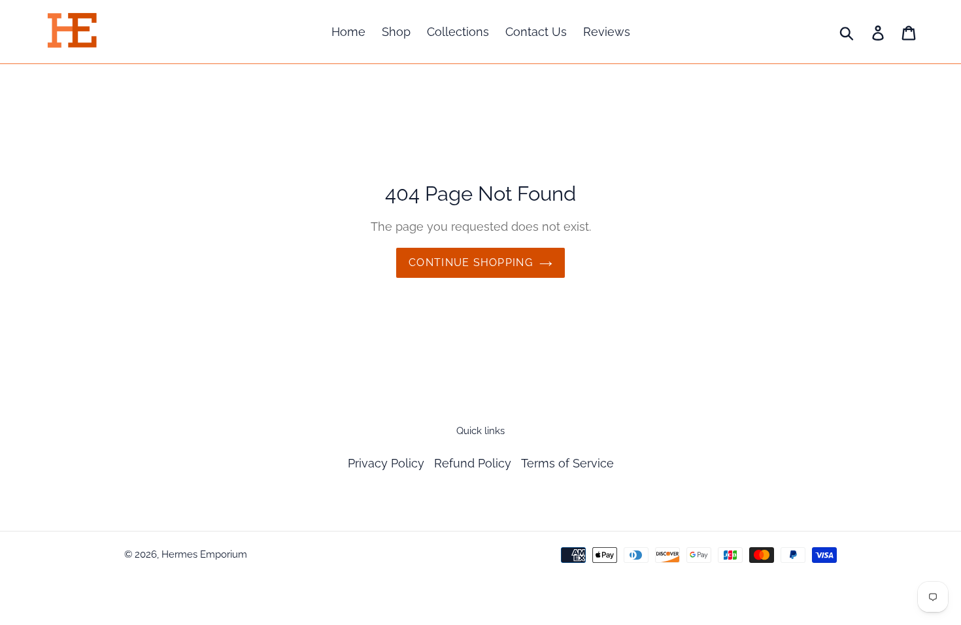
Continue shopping (471, 262)
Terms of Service (567, 463)
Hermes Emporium (204, 554)
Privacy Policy (386, 463)
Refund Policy (472, 463)
